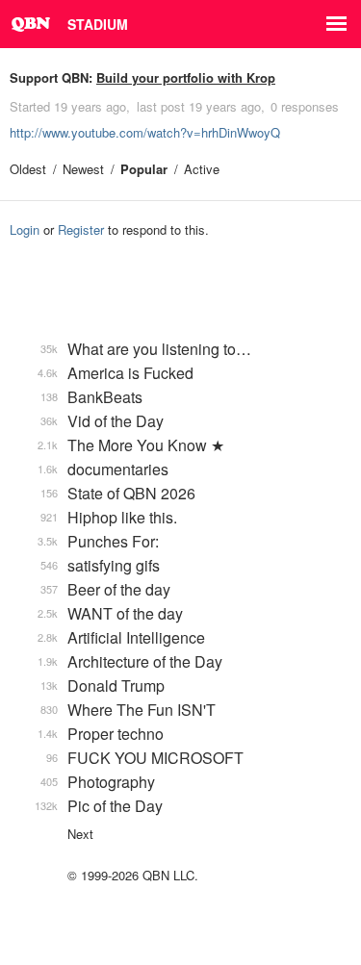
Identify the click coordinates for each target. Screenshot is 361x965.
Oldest (28, 169)
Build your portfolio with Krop (185, 77)
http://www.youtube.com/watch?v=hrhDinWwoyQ (145, 132)
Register (81, 229)
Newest (83, 169)
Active (201, 169)
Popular (144, 169)
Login (24, 229)
